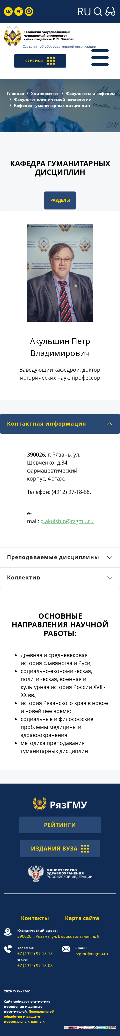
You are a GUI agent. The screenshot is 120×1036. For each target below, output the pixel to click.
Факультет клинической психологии (53, 99)
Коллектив (23, 577)
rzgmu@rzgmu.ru (91, 950)
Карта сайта (82, 918)
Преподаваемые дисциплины (53, 557)
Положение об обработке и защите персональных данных (29, 1016)
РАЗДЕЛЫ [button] (60, 200)
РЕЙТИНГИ (60, 825)
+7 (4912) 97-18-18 (35, 950)
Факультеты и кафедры (90, 93)
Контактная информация (46, 423)
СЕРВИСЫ (34, 60)
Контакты (35, 918)
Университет (45, 93)
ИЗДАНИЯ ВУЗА (54, 848)
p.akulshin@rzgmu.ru (67, 521)
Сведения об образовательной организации (59, 46)
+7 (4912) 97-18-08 (35, 962)
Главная (15, 93)
